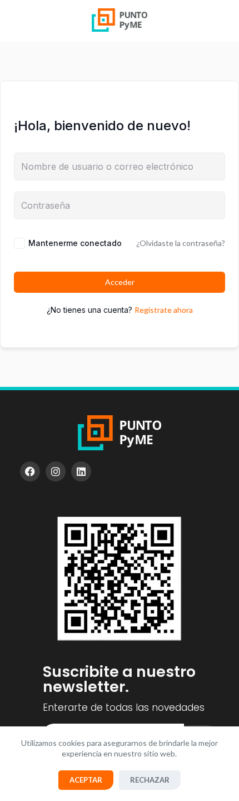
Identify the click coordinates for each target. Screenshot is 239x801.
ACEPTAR (85, 779)
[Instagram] (56, 471)
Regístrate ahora (164, 309)
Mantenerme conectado (75, 243)
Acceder (120, 282)
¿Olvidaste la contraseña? (180, 243)
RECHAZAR (150, 779)
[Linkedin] (81, 471)
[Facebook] (30, 471)
